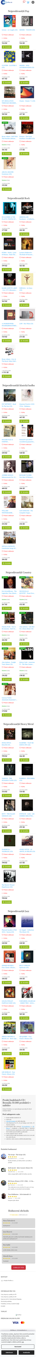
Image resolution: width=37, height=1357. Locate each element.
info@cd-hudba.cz (8, 1280)
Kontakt (3, 1306)
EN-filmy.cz (13, 1330)
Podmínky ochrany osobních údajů (10, 1304)
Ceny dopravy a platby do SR (8, 1297)
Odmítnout (9, 1353)
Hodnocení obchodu (18, 1210)
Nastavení (18, 1347)
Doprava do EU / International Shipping (11, 1299)
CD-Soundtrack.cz (26, 1126)
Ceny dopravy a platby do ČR (8, 1294)
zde (23, 1342)
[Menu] (33, 2)
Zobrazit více (18, 1267)
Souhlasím (26, 1353)
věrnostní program (10, 1121)
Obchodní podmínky (6, 1301)
